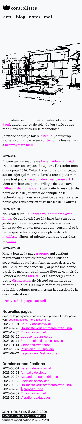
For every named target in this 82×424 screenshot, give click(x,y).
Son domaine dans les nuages (41, 340)
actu (8, 16)
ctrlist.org (22, 416)
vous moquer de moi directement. (29, 319)
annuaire (39, 416)
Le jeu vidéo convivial (57, 161)
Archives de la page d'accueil (24, 300)
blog (20, 16)
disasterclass (21, 280)
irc (23, 140)
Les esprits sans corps (36, 336)
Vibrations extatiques (35, 345)
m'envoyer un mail (19, 145)
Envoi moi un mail (33, 332)
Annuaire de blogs (33, 372)
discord (8, 416)
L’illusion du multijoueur (21, 188)
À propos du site (32, 389)
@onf (6, 124)
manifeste (10, 236)
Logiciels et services (35, 380)
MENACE (34, 276)
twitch (51, 140)
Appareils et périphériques (39, 376)
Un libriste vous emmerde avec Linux (46, 328)
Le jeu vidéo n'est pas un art (40, 353)
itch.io (47, 136)
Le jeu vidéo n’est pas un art (49, 179)
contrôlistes (23, 8)
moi (48, 16)
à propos (42, 253)
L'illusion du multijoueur (37, 349)
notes (35, 16)
